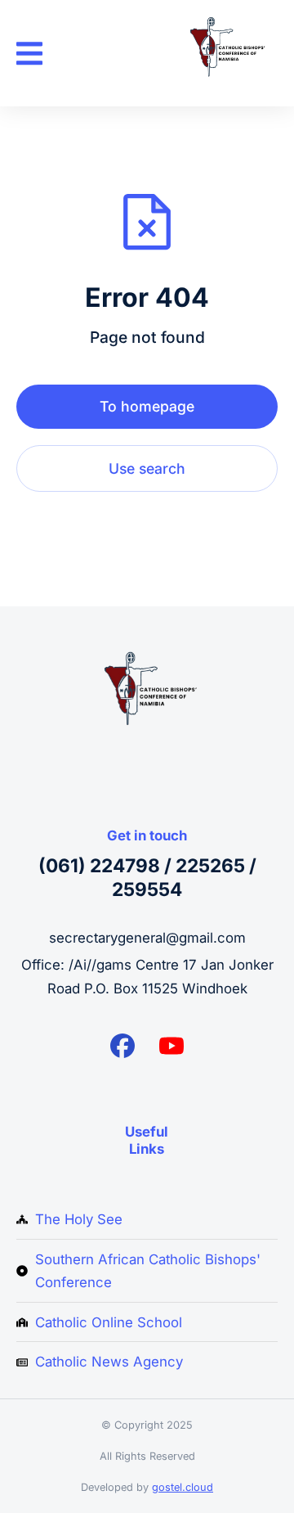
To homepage (147, 406)
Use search (147, 468)
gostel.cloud (182, 1487)
